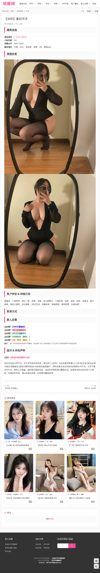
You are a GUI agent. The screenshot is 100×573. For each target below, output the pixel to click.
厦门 (78, 494)
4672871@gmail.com (53, 562)
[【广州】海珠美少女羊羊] (81, 420)
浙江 (46, 494)
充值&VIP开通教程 (11, 544)
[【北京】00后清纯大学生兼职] (18, 473)
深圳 (20, 24)
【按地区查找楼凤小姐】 (20, 357)
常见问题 (8, 551)
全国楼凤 (10, 24)
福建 (82, 494)
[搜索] (82, 11)
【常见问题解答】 (19, 333)
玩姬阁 (9, 3)
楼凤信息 (23, 3)
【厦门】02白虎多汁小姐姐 (79, 498)
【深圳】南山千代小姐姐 (47, 445)
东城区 (9, 494)
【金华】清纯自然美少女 (47, 498)
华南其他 (46, 548)
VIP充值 (65, 3)
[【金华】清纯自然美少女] (50, 473)
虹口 (19, 441)
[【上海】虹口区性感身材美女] (18, 420)
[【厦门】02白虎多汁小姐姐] (81, 473)
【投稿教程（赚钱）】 (21, 336)
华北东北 (38, 544)
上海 (8, 441)
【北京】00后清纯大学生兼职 (17, 498)
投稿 (94, 3)
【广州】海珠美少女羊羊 (78, 445)
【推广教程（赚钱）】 (21, 340)
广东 (16, 24)
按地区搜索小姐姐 (11, 548)
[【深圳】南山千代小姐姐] (50, 420)
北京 (21, 494)
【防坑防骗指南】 (19, 330)
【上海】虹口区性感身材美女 (17, 445)
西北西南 (38, 548)
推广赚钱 (74, 3)
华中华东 (46, 544)
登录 (52, 519)
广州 (82, 441)
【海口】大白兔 (90, 388)
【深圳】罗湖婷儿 (11, 388)
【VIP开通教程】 (18, 326)
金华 (51, 494)
